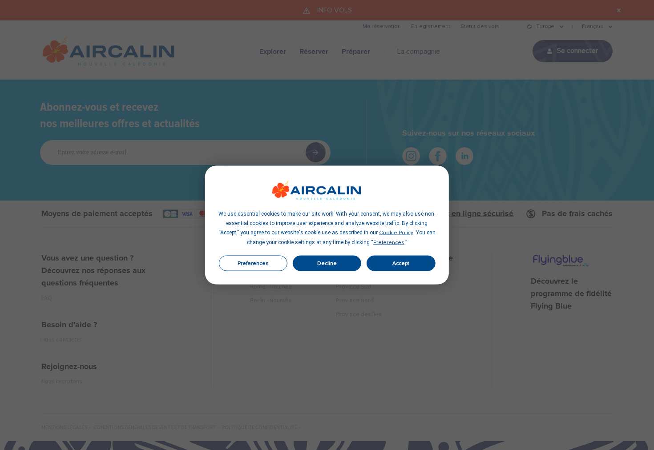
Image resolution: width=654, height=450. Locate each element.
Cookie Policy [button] (396, 233)
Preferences (253, 263)
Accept (400, 263)
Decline (327, 263)
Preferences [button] (388, 242)
